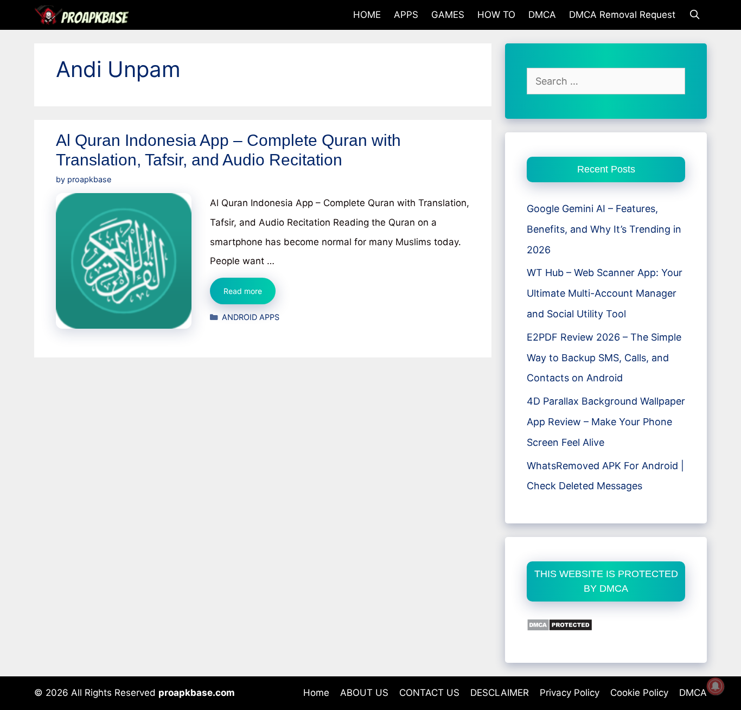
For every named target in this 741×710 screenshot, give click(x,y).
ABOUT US (364, 692)
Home (316, 692)
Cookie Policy (639, 692)
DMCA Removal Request (622, 14)
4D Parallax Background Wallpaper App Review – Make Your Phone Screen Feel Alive (606, 421)
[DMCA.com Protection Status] (559, 628)
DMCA (542, 14)
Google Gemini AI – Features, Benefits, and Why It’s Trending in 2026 (604, 229)
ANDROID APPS (250, 317)
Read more (249, 295)
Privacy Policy (569, 692)
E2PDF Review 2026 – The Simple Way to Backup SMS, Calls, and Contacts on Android (604, 357)
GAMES (447, 14)
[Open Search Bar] (694, 15)
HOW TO (496, 14)
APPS (406, 14)
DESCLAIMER (499, 692)
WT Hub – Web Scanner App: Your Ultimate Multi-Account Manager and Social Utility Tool (604, 293)
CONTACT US (429, 692)
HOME (367, 14)
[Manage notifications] (715, 686)
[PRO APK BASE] (84, 15)
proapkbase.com (196, 692)
